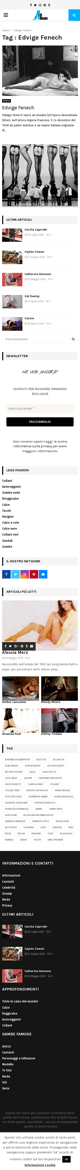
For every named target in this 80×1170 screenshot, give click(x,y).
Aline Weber (11, 766)
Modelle (7, 1064)
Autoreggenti (11, 487)
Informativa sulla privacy (32, 446)
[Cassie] (12, 324)
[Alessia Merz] (40, 625)
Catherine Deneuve (38, 274)
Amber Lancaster (14, 702)
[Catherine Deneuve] (12, 279)
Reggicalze (9, 1013)
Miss (70, 827)
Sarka (23, 840)
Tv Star (7, 1070)
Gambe (7, 547)
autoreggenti (55, 766)
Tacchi (6, 511)
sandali (9, 840)
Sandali (7, 541)
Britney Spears (14, 772)
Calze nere (9, 528)
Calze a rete (10, 522)
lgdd (43, 827)
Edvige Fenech (18, 108)
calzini (28, 778)
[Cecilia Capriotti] (12, 235)
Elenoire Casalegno (16, 803)
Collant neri (10, 534)
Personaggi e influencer (18, 1058)
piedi (50, 833)
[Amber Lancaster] (20, 688)
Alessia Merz (15, 652)
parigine (36, 833)
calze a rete (49, 772)
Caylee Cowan (34, 252)
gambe (38, 809)
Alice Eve (41, 759)
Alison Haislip (33, 766)
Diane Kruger (62, 790)
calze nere (11, 778)
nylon (21, 833)
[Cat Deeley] (12, 301)
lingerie (57, 827)
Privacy (7, 905)
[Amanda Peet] (20, 720)
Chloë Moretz (13, 784)
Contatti (8, 882)
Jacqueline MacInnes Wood (38, 815)
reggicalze (66, 833)
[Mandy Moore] (59, 688)
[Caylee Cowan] (12, 257)
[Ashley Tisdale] (59, 720)
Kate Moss (11, 827)
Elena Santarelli (63, 796)
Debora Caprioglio (37, 790)
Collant (7, 481)
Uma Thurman (55, 840)
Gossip (7, 893)
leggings (28, 827)
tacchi (37, 840)
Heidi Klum (11, 815)
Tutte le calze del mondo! (20, 1001)
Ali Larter (58, 759)
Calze (6, 505)
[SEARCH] (73, 339)
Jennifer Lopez (40, 821)
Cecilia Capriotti (36, 229)
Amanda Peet (11, 734)
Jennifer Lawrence (15, 821)
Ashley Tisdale (51, 734)
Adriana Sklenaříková (17, 759)
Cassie (29, 318)
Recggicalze (10, 498)
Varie (5, 1088)
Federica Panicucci (44, 803)
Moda (8, 833)
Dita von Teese (13, 796)
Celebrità (8, 887)
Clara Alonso (35, 784)
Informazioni (11, 875)
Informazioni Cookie (40, 1165)
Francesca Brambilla (17, 809)
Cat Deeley (32, 296)
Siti (4, 1082)
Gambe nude (11, 493)
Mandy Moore (50, 702)
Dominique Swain (37, 796)
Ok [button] (66, 1159)
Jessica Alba (62, 821)
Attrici (6, 101)
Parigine (7, 517)
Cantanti (8, 1052)
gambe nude (56, 809)
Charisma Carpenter (50, 778)
